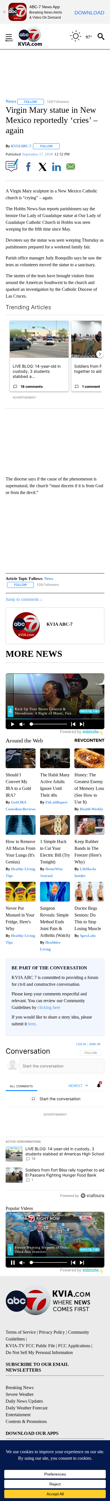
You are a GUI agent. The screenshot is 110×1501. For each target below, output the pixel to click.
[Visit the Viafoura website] (92, 1195)
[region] (55, 1121)
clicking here (49, 1007)
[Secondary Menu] (13, 36)
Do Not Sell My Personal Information (39, 1352)
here (32, 1023)
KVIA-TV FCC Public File (30, 1345)
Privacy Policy (52, 1332)
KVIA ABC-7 (21, 146)
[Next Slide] (100, 354)
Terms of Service (21, 1332)
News (48, 579)
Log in (81, 1044)
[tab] (21, 1086)
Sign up (94, 1044)
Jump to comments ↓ (24, 599)
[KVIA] (36, 36)
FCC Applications (74, 1345)
